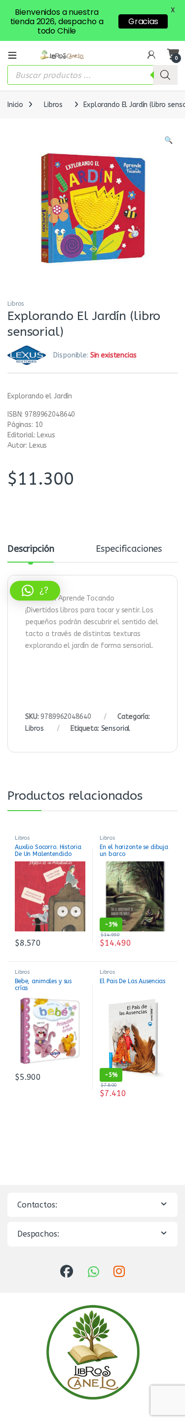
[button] (168, 140)
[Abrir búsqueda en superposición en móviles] (92, 75)
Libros (53, 105)
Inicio (15, 105)
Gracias (143, 21)
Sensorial (116, 728)
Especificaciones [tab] (129, 549)
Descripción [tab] (30, 549)
